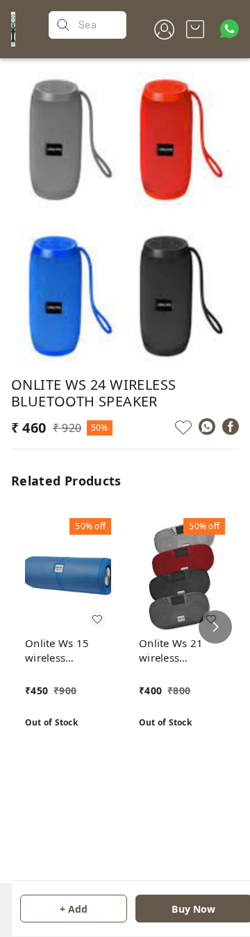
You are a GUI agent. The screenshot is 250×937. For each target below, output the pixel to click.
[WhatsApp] (207, 426)
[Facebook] (230, 426)
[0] (195, 29)
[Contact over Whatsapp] (229, 28)
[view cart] (195, 29)
